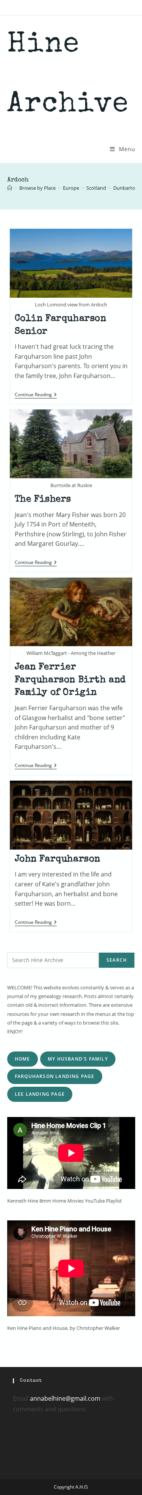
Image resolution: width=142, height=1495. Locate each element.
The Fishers (43, 499)
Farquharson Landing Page (55, 1076)
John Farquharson (58, 859)
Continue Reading (36, 395)
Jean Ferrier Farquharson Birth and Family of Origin (70, 680)
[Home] (9, 187)
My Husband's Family (78, 1059)
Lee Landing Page (40, 1094)
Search (116, 960)
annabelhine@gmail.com (65, 1398)
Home (22, 1059)
